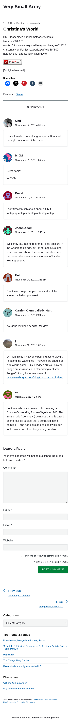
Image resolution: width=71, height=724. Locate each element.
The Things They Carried (16, 660)
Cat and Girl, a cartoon (15, 683)
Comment (9, 467)
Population (8, 654)
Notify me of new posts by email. (51, 561)
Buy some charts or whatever (18, 688)
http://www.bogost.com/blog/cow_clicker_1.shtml (35, 377)
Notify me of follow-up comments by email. (45, 555)
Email (7, 525)
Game (19, 94)
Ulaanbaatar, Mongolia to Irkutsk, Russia (24, 640)
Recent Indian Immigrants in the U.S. (22, 666)
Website (8, 540)
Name (7, 509)
